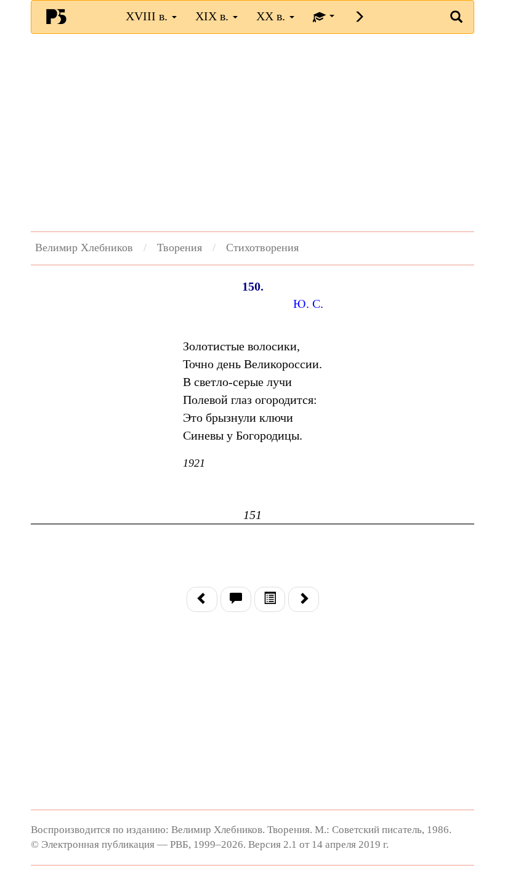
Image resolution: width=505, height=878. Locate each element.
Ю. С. (308, 303)
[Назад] (202, 599)
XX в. (272, 16)
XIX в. (213, 16)
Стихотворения (262, 247)
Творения (179, 247)
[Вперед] (303, 599)
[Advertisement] (252, 132)
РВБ (56, 16)
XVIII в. (148, 16)
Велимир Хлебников (84, 247)
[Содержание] (269, 599)
